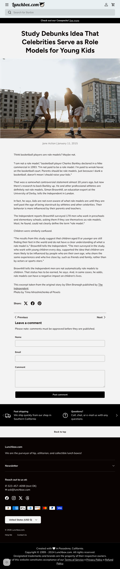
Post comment (60, 394)
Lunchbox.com (18, 530)
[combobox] (60, 12)
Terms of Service (74, 559)
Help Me (8, 535)
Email (18, 352)
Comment (20, 367)
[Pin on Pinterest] (39, 303)
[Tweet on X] (25, 303)
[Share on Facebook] (32, 303)
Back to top (60, 431)
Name (18, 337)
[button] (113, 4)
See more (74, 20)
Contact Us (22, 535)
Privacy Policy (94, 559)
